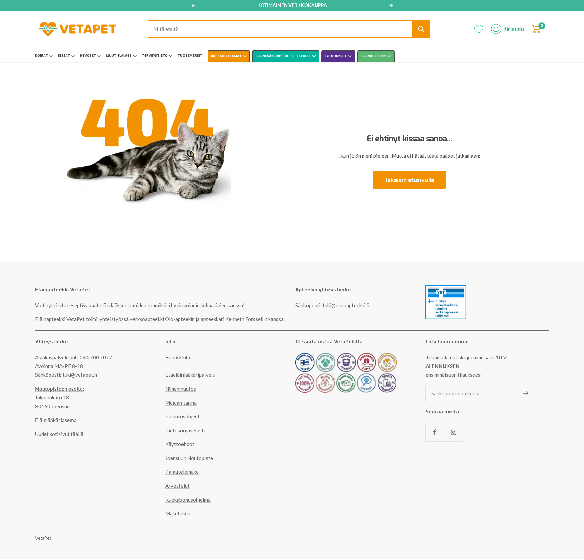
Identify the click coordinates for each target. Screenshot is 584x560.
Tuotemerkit (190, 55)
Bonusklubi (177, 357)
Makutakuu (177, 513)
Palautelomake (182, 472)
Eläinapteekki (374, 56)
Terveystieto (155, 55)
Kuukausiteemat (227, 56)
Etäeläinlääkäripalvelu (190, 375)
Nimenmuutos (180, 389)
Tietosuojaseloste (185, 430)
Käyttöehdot (179, 444)
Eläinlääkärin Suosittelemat (284, 56)
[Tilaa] (526, 393)
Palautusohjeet (182, 416)
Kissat (64, 55)
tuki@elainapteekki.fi (346, 305)
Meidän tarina (181, 402)
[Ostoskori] (536, 29)
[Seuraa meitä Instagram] (453, 432)
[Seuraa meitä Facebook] (434, 432)
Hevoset (88, 55)
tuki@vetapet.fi (80, 375)
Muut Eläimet (119, 55)
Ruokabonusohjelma (188, 499)
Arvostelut (177, 486)
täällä (77, 434)
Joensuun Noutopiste (189, 458)
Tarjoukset (336, 56)
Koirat (42, 55)
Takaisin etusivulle (409, 180)
